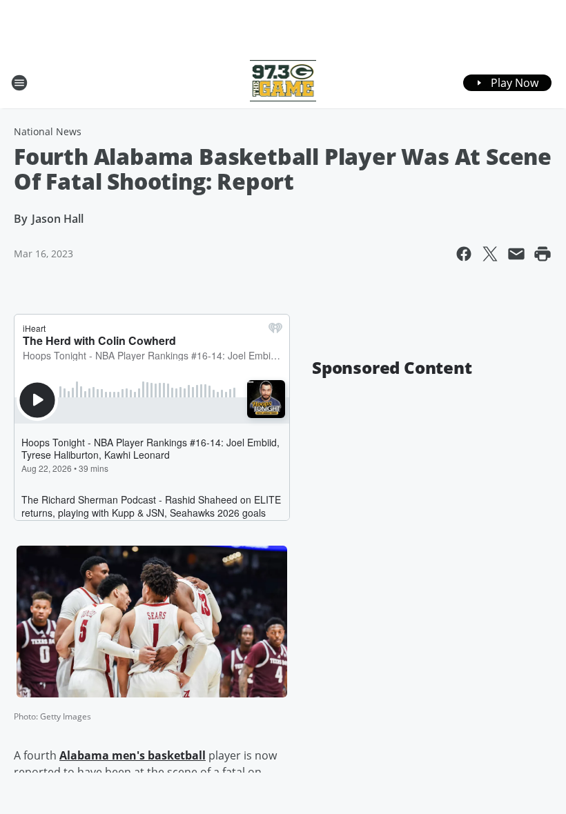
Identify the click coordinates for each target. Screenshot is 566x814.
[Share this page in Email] (516, 254)
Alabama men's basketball (132, 755)
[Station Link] (283, 82)
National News (47, 131)
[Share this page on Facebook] (464, 254)
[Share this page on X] (490, 254)
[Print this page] (542, 254)
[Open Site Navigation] (19, 83)
